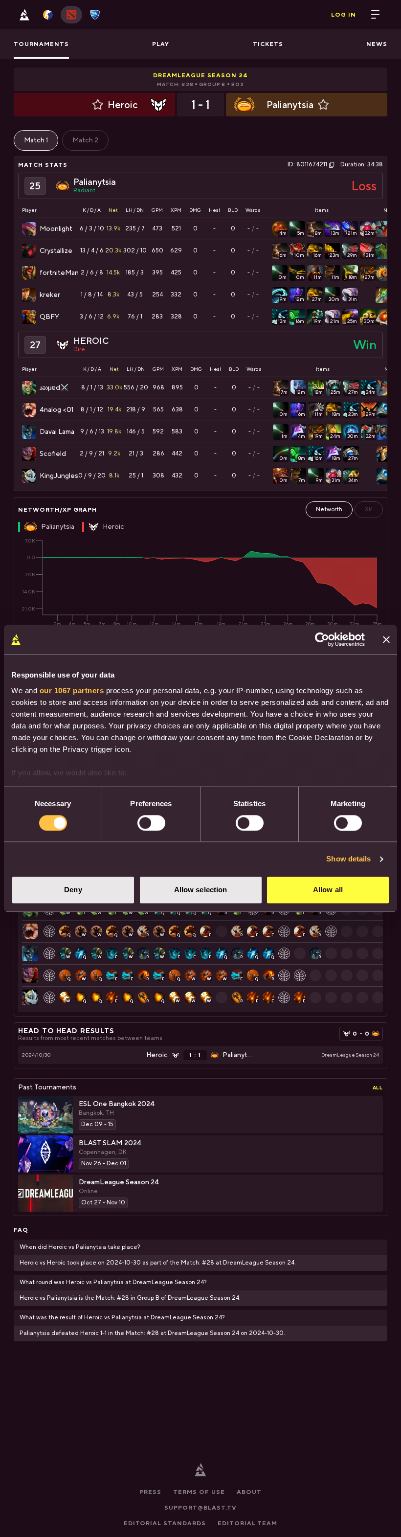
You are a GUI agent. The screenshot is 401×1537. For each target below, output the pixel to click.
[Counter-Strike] (48, 14)
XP (369, 509)
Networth (329, 509)
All (378, 1087)
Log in (343, 14)
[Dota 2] (71, 14)
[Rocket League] (95, 14)
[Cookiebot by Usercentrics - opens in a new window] (322, 639)
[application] (200, 583)
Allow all (328, 890)
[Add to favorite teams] (98, 105)
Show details (348, 859)
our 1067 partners (72, 690)
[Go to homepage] (24, 14)
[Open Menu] (375, 14)
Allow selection (200, 890)
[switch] (151, 823)
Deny (73, 890)
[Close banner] (386, 639)
